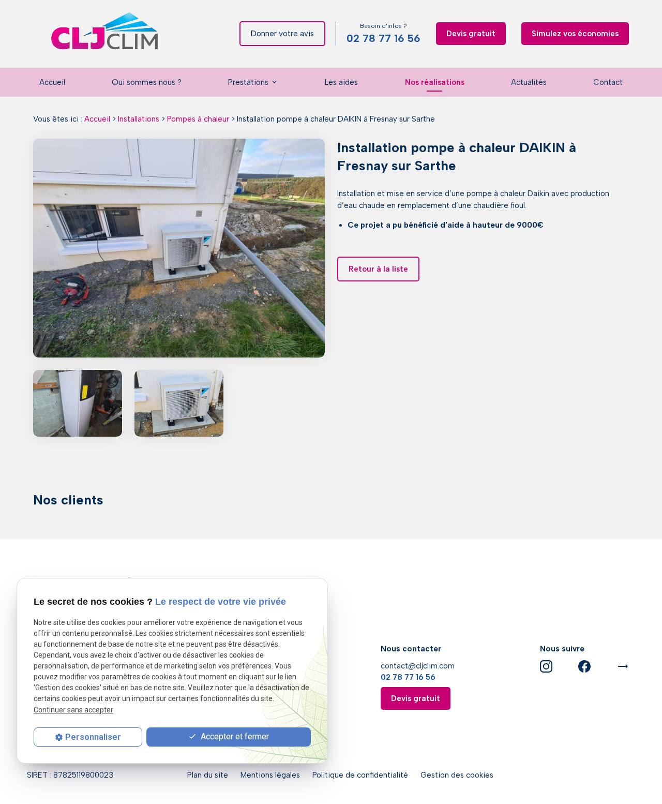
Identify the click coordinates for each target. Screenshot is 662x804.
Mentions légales (270, 775)
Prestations (248, 82)
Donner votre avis (282, 33)
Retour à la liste (378, 269)
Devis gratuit (470, 33)
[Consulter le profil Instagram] (546, 666)
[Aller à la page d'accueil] (105, 34)
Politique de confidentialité (360, 775)
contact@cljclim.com (418, 666)
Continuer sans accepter (73, 710)
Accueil (52, 82)
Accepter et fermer (234, 736)
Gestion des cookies (456, 775)
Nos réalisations (434, 82)
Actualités (529, 82)
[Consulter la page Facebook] (584, 666)
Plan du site (207, 775)
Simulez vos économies (575, 33)
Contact (608, 82)
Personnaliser (93, 737)
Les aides (341, 82)
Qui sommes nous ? (147, 82)
